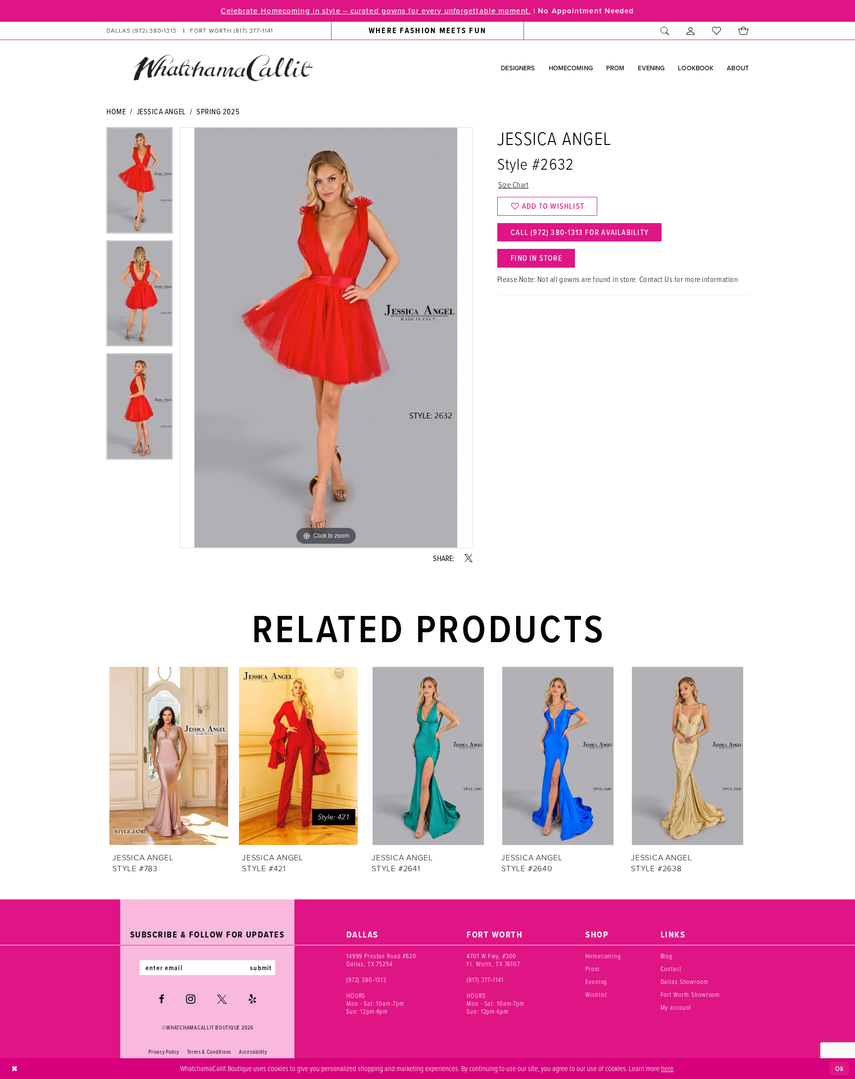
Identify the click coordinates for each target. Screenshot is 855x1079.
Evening (596, 981)
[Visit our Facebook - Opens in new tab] (161, 999)
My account (676, 1007)
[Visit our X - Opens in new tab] (222, 999)
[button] (691, 31)
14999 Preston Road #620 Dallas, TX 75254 (381, 959)
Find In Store (536, 258)
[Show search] (665, 31)
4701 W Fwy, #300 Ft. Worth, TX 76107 (493, 959)
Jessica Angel (161, 111)
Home (116, 111)
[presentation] (168, 756)
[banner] (223, 67)
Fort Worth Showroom (690, 994)
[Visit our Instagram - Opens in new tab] (190, 998)
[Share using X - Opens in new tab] (469, 558)
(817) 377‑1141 (485, 979)
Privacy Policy (163, 1052)
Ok (839, 1068)
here (667, 1068)
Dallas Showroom (685, 981)
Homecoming (603, 955)
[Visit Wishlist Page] (717, 31)
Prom (592, 968)
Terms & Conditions (209, 1052)
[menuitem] (190, 31)
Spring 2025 (217, 111)
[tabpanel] (139, 183)
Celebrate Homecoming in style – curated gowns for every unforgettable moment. (375, 10)
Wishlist (596, 994)
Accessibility (253, 1052)
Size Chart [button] (513, 184)
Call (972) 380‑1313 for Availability (580, 232)
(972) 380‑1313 (366, 979)
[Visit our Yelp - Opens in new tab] (252, 999)
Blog (666, 955)
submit (261, 968)
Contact (671, 968)
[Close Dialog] (14, 1069)
